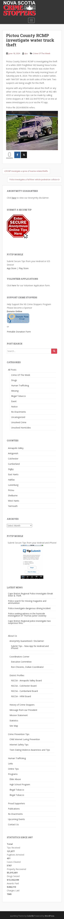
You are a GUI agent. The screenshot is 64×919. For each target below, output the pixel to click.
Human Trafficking (20, 385)
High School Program (20, 784)
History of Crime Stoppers (22, 704)
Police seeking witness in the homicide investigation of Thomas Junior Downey (27, 614)
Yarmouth (13, 506)
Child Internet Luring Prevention (25, 739)
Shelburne (13, 495)
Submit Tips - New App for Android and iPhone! (30, 647)
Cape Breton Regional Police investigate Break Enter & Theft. (30, 594)
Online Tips (13, 768)
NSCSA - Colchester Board (23, 685)
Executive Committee (21, 661)
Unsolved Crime (18, 422)
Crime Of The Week (41, 53)
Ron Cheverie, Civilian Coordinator (27, 667)
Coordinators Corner (19, 656)
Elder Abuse (15, 779)
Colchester (13, 458)
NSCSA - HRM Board (21, 696)
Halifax (11, 479)
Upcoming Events (16, 819)
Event (14, 401)
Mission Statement (19, 715)
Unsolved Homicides (21, 427)
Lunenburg (13, 484)
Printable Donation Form (19, 331)
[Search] (54, 351)
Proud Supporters (16, 803)
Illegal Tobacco (18, 396)
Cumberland (14, 463)
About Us (12, 635)
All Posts (12, 369)
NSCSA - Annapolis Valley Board (26, 680)
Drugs (14, 380)
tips (26, 53)
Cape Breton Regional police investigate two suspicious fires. (29, 621)
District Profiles (17, 675)
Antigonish (13, 453)
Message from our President (23, 710)
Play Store (24, 268)
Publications (14, 808)
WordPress (49, 916)
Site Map (14, 725)
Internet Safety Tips (19, 744)
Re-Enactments (18, 411)
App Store (11, 268)
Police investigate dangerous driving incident (29, 608)
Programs (13, 774)
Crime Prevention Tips (18, 734)
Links (10, 763)
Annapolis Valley (16, 448)
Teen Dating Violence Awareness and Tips (30, 749)
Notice (14, 406)
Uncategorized (18, 417)
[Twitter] (24, 155)
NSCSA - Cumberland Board (24, 691)
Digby (11, 469)
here (14, 197)
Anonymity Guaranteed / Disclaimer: (27, 640)
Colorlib (30, 916)
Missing (14, 390)
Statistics (14, 720)
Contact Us (13, 824)
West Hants (13, 500)
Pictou (11, 490)
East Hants (13, 474)
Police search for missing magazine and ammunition (27, 601)
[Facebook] (17, 155)
